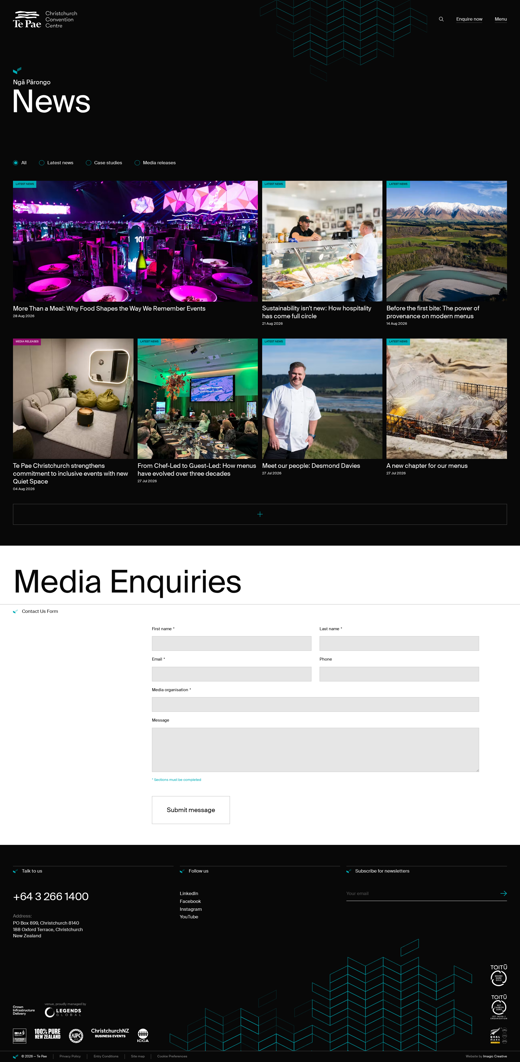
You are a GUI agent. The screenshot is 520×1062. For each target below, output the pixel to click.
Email (157, 659)
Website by (486, 1056)
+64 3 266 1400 (51, 896)
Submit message (191, 810)
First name (162, 629)
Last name (329, 629)
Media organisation (170, 690)
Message (160, 720)
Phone (326, 659)
